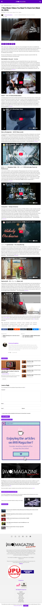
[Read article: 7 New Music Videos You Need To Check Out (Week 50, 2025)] (24, 366)
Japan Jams (21, 599)
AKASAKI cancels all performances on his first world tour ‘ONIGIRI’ (17, 518)
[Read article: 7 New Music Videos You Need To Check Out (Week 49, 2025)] (24, 371)
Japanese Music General (8, 5)
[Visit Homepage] (21, 2)
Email (2, 408)
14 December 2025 (29, 367)
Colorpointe (19, 322)
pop (19, 324)
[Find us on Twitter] (15, 537)
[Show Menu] (1, 1)
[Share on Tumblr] (8, 44)
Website (23, 408)
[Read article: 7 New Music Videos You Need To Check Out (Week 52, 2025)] (10, 365)
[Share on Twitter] (4, 44)
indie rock (35, 322)
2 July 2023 (16, 14)
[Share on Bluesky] (12, 44)
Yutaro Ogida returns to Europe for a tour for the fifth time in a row (17, 522)
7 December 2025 (29, 372)
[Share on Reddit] (6, 44)
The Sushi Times (21, 601)
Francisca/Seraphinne (8, 14)
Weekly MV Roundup (15, 5)
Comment (3, 389)
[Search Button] (40, 1)
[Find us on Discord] (30, 537)
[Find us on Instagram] (19, 536)
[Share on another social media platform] (14, 44)
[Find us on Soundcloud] (27, 536)
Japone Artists (21, 600)
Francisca (13, 69)
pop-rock (22, 324)
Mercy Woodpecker (5, 324)
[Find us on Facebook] (12, 536)
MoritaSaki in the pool (13, 324)
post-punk (27, 324)
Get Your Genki (21, 594)
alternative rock (13, 322)
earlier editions (6, 317)
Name (2, 403)
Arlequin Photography (21, 593)
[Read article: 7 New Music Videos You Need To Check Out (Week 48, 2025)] (24, 375)
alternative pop (6, 322)
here (10, 485)
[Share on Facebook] (2, 44)
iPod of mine (21, 596)
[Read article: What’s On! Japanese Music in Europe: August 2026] (3, 527)
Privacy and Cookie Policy (18, 605)
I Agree (25, 605)
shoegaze (35, 324)
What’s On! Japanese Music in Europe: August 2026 (15, 526)
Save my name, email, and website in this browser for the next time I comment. (16, 413)
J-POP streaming (21, 598)
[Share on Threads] (10, 44)
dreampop (27, 322)
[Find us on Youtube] (23, 536)
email (33, 488)
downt (23, 322)
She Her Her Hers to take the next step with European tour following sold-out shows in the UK (22, 509)
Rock (31, 324)
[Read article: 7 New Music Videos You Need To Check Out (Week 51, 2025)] (24, 361)
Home (2, 5)
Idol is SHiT (21, 595)
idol (31, 322)
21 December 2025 (29, 363)
